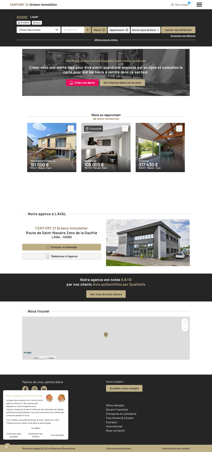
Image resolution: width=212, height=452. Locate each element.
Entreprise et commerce (121, 413)
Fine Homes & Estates (119, 418)
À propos (111, 422)
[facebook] (25, 389)
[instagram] (35, 389)
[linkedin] (44, 389)
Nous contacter (115, 430)
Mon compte (182, 4)
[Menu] (199, 4)
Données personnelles (118, 448)
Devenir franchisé (117, 409)
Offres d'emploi (115, 405)
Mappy (51, 358)
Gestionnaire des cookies (176, 448)
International (114, 426)
